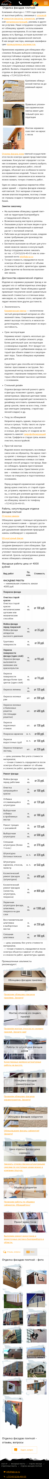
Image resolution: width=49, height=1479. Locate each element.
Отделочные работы (9, 1466)
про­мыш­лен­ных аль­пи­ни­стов (21, 44)
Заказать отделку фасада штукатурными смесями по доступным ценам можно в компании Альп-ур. (24, 1167)
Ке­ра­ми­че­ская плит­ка (15, 310)
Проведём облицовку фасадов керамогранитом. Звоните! (19, 1098)
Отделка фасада (35, 1464)
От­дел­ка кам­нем (10, 516)
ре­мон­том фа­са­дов (13, 18)
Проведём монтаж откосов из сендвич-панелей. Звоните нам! (23, 1030)
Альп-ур (4, 1464)
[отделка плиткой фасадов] (36, 1299)
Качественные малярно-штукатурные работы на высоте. (22, 1063)
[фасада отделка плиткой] (12, 1277)
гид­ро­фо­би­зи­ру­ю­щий (35, 434)
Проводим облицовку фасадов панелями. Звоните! (19, 996)
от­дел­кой (41, 15)
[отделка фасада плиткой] (12, 1335)
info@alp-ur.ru (26, 256)
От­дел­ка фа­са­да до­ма (13, 154)
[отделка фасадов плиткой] (12, 1317)
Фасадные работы (18, 1464)
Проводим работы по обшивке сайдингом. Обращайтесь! (19, 1203)
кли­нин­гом (29, 18)
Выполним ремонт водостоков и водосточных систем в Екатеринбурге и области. (24, 1239)
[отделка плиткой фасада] (12, 1299)
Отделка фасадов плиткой (31, 1466)
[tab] (11, 1252)
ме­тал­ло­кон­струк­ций (16, 22)
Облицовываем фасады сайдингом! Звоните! (21, 1132)
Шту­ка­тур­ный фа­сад (12, 538)
